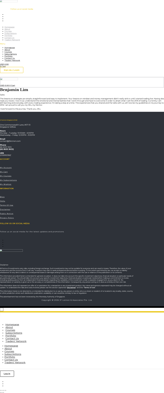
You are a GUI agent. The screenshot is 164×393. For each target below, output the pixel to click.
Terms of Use (6, 205)
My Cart (4, 172)
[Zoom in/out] (1, 390)
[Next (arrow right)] (3, 392)
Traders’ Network (12, 40)
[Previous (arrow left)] (1, 392)
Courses (8, 31)
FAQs (2, 201)
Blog (2, 197)
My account (6, 168)
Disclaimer (5, 210)
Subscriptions (10, 33)
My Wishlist (5, 184)
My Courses (5, 176)
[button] (44, 44)
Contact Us (9, 38)
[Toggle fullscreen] (3, 390)
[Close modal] (1, 309)
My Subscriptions (8, 180)
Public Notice (6, 214)
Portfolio (8, 36)
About (7, 29)
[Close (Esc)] (5, 390)
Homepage (9, 27)
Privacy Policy (7, 218)
